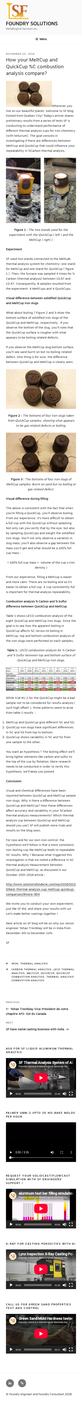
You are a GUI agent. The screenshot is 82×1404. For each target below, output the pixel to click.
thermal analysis (34, 963)
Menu (43, 39)
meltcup (33, 973)
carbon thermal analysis (32, 969)
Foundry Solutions (32, 23)
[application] (41, 1078)
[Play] (11, 1094)
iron (15, 963)
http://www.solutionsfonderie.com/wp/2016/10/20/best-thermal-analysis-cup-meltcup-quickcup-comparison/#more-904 (41, 889)
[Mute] (64, 1094)
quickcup (47, 973)
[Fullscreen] (71, 1094)
